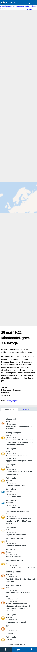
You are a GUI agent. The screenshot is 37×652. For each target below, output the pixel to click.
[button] (21, 424)
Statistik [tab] (26, 410)
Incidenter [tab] (9, 410)
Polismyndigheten (12, 400)
